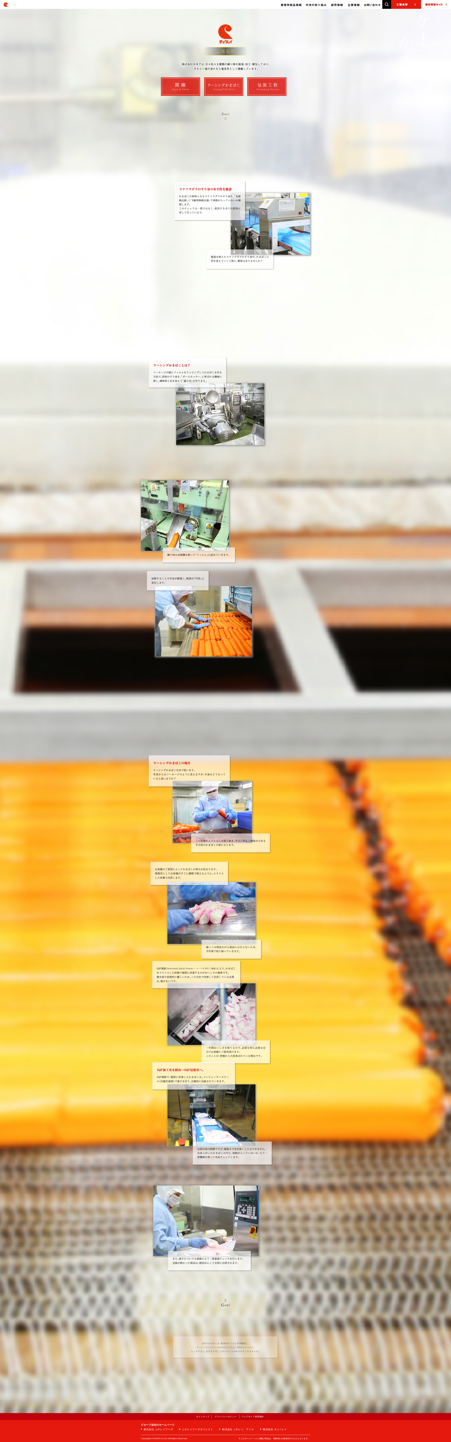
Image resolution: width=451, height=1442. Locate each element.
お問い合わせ (372, 4)
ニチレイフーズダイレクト (197, 1429)
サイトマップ (202, 1416)
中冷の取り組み (316, 4)
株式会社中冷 (8, 4)
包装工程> (267, 86)
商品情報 (291, 4)
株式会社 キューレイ (275, 1429)
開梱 (180, 86)
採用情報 (337, 4)
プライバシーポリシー (225, 1416)
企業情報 (354, 4)
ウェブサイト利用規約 (253, 1416)
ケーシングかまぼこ (224, 86)
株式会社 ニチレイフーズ (158, 1429)
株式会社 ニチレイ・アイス (238, 1429)
